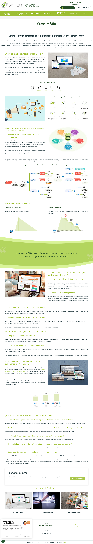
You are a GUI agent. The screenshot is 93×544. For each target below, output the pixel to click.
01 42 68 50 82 (47, 533)
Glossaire (29, 542)
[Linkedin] (76, 525)
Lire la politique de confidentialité (9, 531)
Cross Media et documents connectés (12, 18)
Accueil (2, 18)
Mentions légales (35, 542)
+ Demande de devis (77, 478)
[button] (3, 541)
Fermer (6, 536)
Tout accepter (27, 536)
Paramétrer (16, 536)
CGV (57, 542)
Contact (60, 542)
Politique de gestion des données (47, 542)
